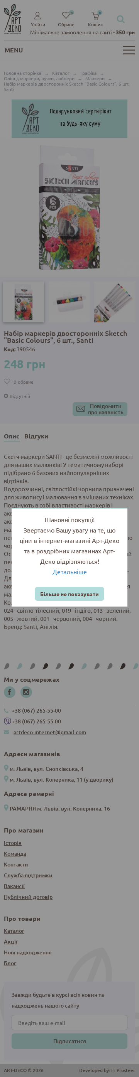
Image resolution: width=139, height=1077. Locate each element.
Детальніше (70, 571)
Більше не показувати (69, 593)
